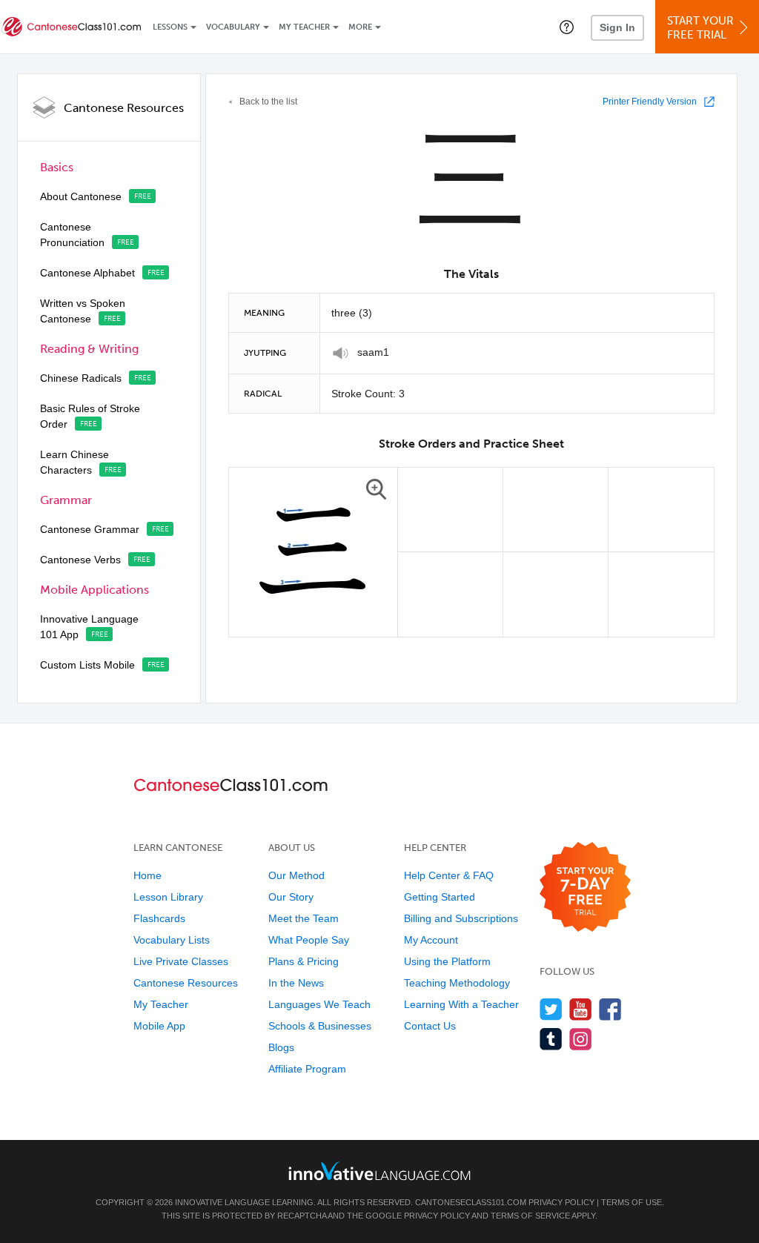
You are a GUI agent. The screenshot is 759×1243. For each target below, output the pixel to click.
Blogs (281, 1047)
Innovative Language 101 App (89, 626)
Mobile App (159, 1026)
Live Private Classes (180, 961)
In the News (296, 983)
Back (268, 101)
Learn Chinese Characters (74, 462)
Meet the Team (303, 918)
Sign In (617, 27)
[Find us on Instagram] (580, 1038)
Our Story (291, 897)
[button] (566, 26)
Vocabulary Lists (171, 940)
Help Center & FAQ (449, 875)
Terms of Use (631, 1202)
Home (147, 875)
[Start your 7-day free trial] (585, 887)
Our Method (296, 875)
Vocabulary (233, 27)
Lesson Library (168, 897)
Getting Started (439, 897)
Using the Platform (447, 961)
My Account (431, 940)
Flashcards (159, 918)
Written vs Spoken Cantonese (82, 311)
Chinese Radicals (81, 378)
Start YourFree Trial (700, 28)
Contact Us (430, 1026)
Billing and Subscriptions (461, 918)
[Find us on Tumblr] (551, 1038)
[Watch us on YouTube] (580, 1009)
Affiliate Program (307, 1069)
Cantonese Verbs (80, 560)
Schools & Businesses (319, 1026)
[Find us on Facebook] (610, 1009)
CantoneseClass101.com (470, 1202)
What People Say (308, 940)
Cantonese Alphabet (87, 273)
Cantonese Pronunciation (72, 234)
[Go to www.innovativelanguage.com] (379, 1171)
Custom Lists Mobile (87, 665)
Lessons (170, 27)
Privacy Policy (561, 1202)
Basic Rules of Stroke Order (90, 416)
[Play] (340, 353)
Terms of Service (530, 1215)
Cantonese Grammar (89, 529)
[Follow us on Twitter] (551, 1009)
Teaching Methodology (457, 983)
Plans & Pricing (303, 961)
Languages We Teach (319, 1004)
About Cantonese (81, 196)
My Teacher (304, 27)
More (360, 27)
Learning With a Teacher (461, 1004)
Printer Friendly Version (650, 101)
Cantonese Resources (124, 108)
